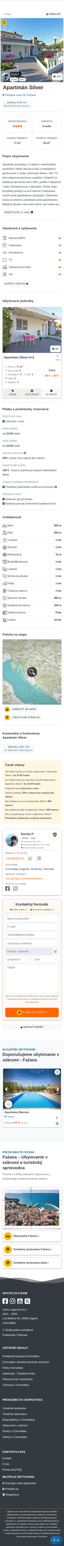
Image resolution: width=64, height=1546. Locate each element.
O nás (5, 1464)
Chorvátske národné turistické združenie (25, 1362)
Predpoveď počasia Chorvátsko (20, 1356)
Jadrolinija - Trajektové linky (18, 1373)
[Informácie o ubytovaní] (57, 1117)
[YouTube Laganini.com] (20, 1301)
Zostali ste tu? (18, 104)
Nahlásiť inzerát (33, 1027)
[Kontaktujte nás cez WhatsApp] (29, 858)
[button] (32, 672)
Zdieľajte (54, 14)
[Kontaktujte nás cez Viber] (39, 858)
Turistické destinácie (14, 1408)
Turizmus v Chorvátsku (15, 1385)
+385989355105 (14, 858)
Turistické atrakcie (25, 717)
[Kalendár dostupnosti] (57, 1123)
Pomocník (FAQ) (12, 1469)
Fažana (7, 14)
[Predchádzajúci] (9, 1089)
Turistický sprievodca (14, 1414)
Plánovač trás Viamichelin (17, 1379)
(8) (57, 348)
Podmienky (9, 1335)
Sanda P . (16, 74)
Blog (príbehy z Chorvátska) (18, 1419)
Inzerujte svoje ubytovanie (20, 1483)
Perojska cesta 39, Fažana (20, 95)
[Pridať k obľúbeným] (57, 1072)
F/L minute (51, 394)
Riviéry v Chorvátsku (14, 1431)
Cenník (12, 394)
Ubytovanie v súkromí (15, 1425)
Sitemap (22, 1335)
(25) (58, 76)
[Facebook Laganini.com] (5, 1301)
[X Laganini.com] (27, 1301)
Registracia (12, 1494)
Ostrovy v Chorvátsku (14, 1437)
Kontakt (6, 1458)
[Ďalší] (54, 1089)
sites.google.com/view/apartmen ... (25, 878)
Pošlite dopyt (34, 1012)
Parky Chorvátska (12, 1367)
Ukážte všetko (15, 284)
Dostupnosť (32, 394)
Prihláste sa (11, 1489)
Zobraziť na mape (23, 709)
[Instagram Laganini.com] (12, 1301)
